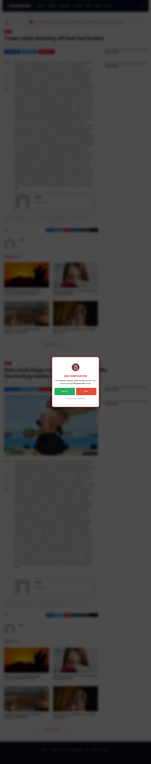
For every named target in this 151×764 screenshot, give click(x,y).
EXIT (86, 391)
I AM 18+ (64, 391)
